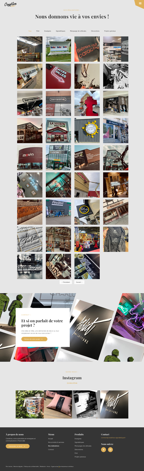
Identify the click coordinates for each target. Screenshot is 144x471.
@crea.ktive (72, 383)
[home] (10, 4)
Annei (48, 466)
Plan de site (9, 466)
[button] (139, 4)
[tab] (30, 31)
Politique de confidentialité (31, 466)
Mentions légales (18, 466)
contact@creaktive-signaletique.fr (113, 438)
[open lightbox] (29, 49)
